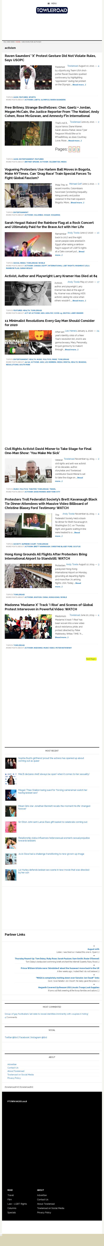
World (41, 263)
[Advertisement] (52, 407)
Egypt (44, 266)
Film (9, 1199)
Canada (37, 266)
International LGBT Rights (61, 266)
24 (98, 331)
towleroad (32, 263)
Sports (32, 97)
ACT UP (28, 313)
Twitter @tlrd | (12, 1037)
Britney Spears (32, 162)
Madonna (38, 648)
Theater (33, 489)
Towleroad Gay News (52, 10)
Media (63, 162)
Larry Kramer (77, 313)
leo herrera (50, 362)
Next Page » (91, 659)
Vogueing (55, 215)
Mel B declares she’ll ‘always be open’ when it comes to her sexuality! (54, 774)
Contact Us (12, 1068)
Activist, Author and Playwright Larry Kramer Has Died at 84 (51, 276)
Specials (11, 1212)
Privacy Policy (14, 1078)
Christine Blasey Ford (61, 547)
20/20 (27, 362)
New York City (53, 492)
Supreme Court (29, 544)
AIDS (43, 313)
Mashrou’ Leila (82, 266)
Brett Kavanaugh (42, 547)
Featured (23, 97)
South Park (24, 365)
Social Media (19, 263)
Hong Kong (54, 597)
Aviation (38, 597)
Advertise (11, 1064)
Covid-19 (58, 313)
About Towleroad (15, 1071)
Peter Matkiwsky (64, 648)
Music (39, 359)
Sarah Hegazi (26, 268)
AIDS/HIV (49, 313)
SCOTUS (76, 547)
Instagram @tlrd (39, 1037)
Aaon (15, 97)
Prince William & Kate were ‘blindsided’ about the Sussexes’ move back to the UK (60, 968)
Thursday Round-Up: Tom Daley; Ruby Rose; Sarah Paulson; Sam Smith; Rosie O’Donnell (57, 959)
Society (17, 544)
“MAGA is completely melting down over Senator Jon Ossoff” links (67, 978)
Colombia (38, 215)
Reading (82, 362)
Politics (47, 359)
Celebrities (54, 162)
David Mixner (40, 492)
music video (49, 648)
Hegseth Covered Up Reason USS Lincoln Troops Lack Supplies (68, 987)
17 (98, 282)
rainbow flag (12, 268)
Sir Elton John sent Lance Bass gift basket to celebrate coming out (52, 822)
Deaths (66, 313)
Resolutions (12, 365)
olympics (45, 100)
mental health (70, 362)
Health (26, 310)
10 (98, 233)
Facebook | (25, 1037)
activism (29, 100)
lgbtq (37, 100)
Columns (11, 1208)
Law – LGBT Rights (17, 1204)
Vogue (47, 215)
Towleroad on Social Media (20, 1074)
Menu (54, 3)
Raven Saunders (58, 100)
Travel (52, 489)
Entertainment (26, 159)
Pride (54, 359)
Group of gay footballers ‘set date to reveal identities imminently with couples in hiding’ (46, 1014)
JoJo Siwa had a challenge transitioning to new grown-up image (51, 853)
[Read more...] (79, 85)
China (45, 597)
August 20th (93, 949)
